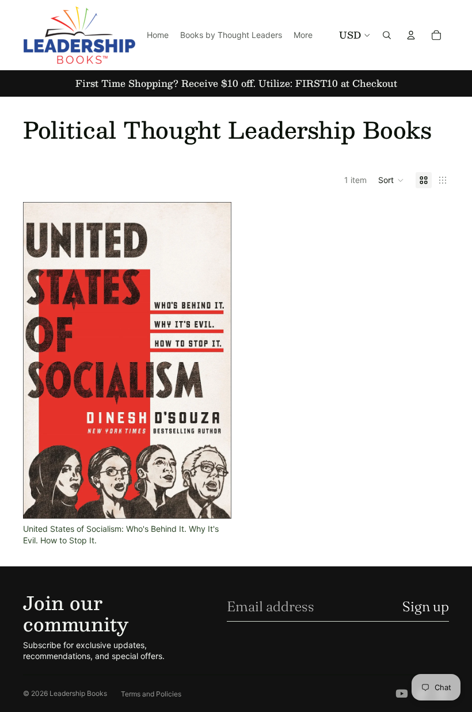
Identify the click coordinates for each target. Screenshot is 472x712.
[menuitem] (303, 35)
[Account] (411, 35)
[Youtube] (402, 693)
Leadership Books (78, 693)
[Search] (386, 35)
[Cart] (436, 35)
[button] (391, 180)
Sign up (425, 606)
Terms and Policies (151, 694)
